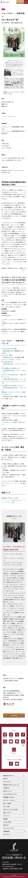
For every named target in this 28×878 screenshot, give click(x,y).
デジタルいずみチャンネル (10, 794)
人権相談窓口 (6, 831)
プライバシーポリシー (8, 828)
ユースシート (6, 816)
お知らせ (5, 737)
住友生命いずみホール (8, 775)
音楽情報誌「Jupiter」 (9, 797)
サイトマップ (6, 834)
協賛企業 (5, 819)
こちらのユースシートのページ (12, 483)
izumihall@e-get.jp (6, 319)
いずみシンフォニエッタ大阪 (10, 809)
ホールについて (7, 781)
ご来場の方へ (6, 788)
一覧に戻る (14, 715)
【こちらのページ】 (7, 422)
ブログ (10, 737)
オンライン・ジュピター (14, 753)
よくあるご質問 (7, 822)
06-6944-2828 (9, 866)
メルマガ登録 (23, 745)
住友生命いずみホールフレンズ (11, 785)
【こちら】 (5, 334)
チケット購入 (6, 806)
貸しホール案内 (7, 803)
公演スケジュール (7, 791)
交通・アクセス (7, 812)
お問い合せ (6, 825)
